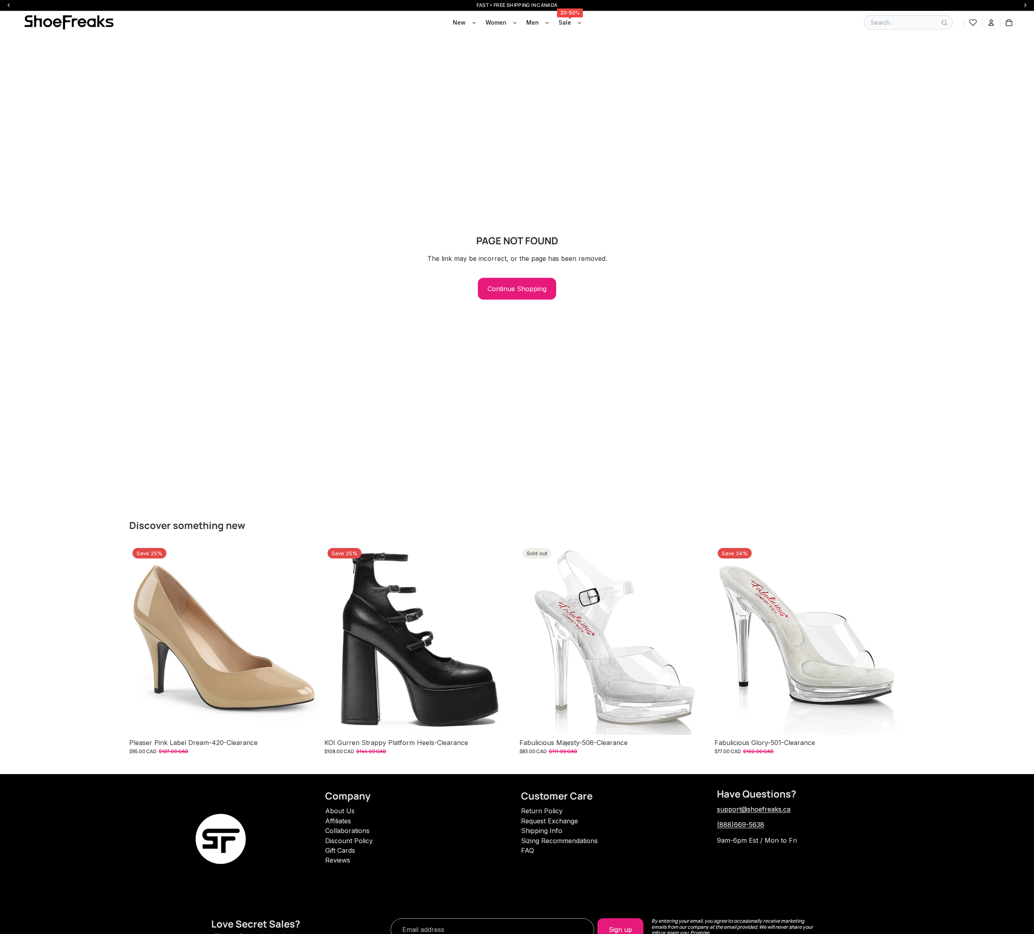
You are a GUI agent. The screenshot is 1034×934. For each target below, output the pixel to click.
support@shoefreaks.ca (753, 809)
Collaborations (347, 831)
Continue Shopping (517, 289)
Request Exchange (549, 821)
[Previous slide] (141, 640)
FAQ (527, 850)
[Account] (991, 22)
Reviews (337, 860)
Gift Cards (340, 850)
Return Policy (542, 811)
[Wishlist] (973, 22)
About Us (340, 811)
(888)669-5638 (740, 825)
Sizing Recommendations (559, 841)
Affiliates (338, 821)
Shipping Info (541, 831)
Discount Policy (349, 841)
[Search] (944, 22)
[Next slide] (307, 640)
